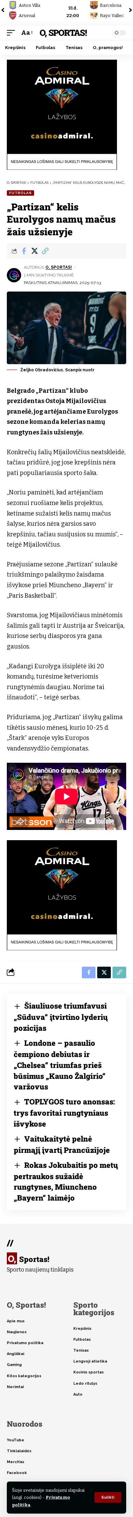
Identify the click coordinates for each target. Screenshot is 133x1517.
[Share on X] (34, 251)
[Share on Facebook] (24, 251)
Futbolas (20, 193)
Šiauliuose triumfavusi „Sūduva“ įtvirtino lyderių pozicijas (61, 1017)
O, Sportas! (63, 32)
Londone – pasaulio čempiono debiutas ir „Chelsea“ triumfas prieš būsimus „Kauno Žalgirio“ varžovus (60, 1065)
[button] (107, 1497)
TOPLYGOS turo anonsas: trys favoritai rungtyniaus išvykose (64, 1113)
